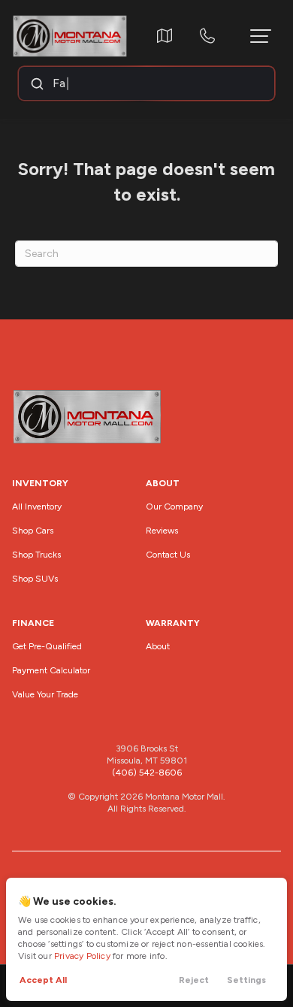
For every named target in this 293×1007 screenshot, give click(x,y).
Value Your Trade (45, 694)
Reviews (162, 530)
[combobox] (145, 83)
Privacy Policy (82, 956)
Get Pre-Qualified (47, 646)
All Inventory (37, 506)
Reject (194, 980)
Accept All (43, 980)
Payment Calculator (51, 670)
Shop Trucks (36, 554)
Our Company (174, 506)
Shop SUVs (35, 578)
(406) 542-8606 (147, 772)
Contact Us (168, 554)
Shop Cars (32, 530)
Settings (246, 980)
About (158, 646)
